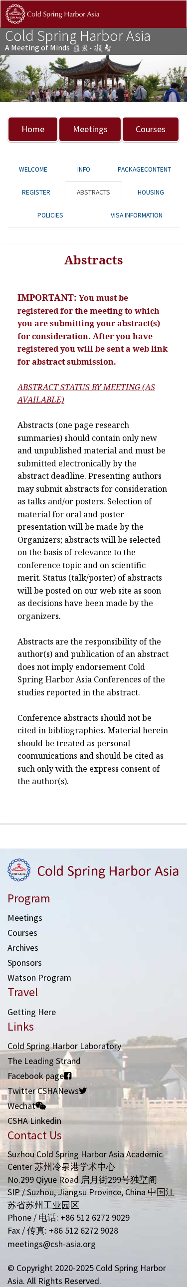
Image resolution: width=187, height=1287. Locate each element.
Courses (151, 129)
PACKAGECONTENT (144, 169)
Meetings (90, 129)
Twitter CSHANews (43, 1090)
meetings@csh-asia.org (51, 1244)
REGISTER (36, 192)
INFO (83, 169)
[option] (93, 78)
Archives (22, 947)
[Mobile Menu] (171, 24)
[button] (14, 78)
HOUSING (151, 192)
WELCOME (33, 169)
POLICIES (50, 215)
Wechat (21, 1105)
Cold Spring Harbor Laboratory (64, 1046)
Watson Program (39, 977)
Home (32, 129)
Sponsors (24, 962)
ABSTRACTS (93, 192)
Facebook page (35, 1075)
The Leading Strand (44, 1061)
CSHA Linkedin (34, 1120)
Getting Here (31, 1012)
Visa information (137, 215)
